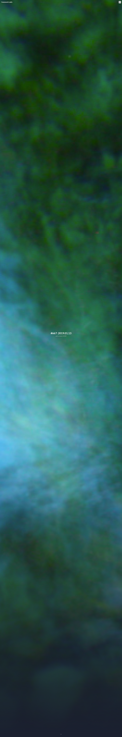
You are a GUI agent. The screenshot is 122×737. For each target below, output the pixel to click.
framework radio (6, 2)
